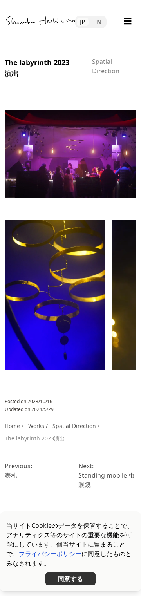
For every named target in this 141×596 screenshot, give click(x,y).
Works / (38, 425)
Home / (14, 425)
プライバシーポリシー (50, 553)
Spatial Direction (74, 425)
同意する (70, 578)
